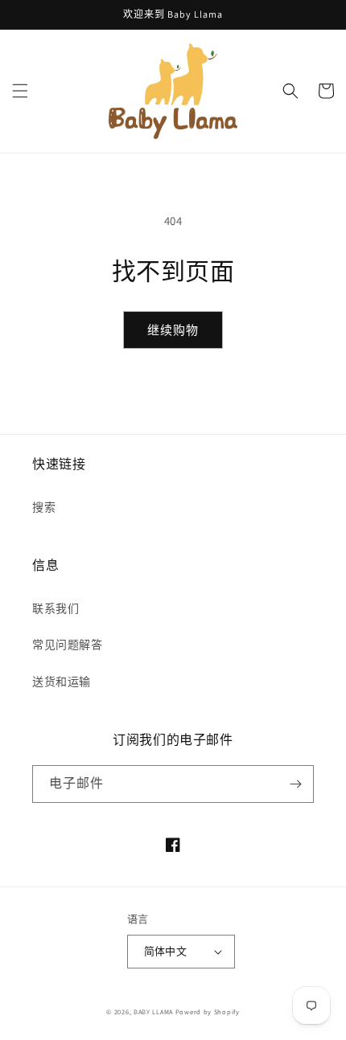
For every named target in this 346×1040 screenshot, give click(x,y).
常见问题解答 (67, 644)
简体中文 (165, 951)
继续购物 (173, 330)
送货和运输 (61, 681)
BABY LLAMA (154, 1011)
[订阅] (295, 784)
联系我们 (55, 608)
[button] (20, 91)
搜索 (44, 507)
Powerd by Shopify (207, 1011)
